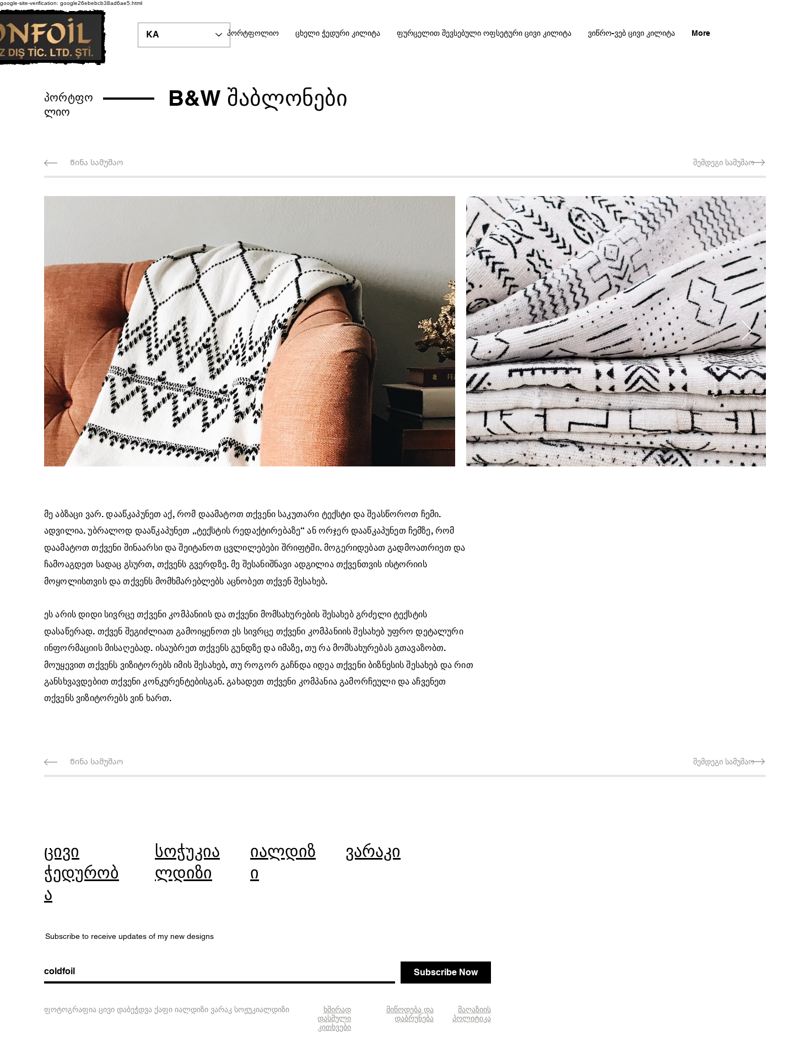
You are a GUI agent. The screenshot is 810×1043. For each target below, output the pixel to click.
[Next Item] (747, 331)
